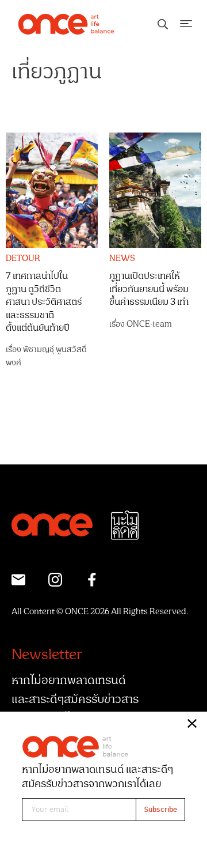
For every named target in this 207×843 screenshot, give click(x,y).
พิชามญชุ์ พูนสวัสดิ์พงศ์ (46, 356)
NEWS (122, 259)
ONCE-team (149, 324)
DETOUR (23, 259)
